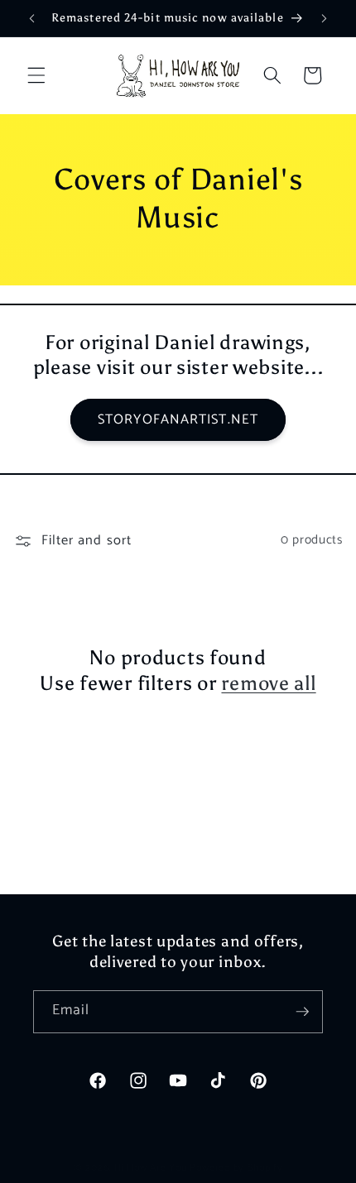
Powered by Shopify (236, 1168)
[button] (36, 75)
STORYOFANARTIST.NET (178, 420)
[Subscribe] (302, 1011)
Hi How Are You (150, 1168)
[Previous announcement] (32, 18)
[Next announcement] (324, 18)
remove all (268, 683)
